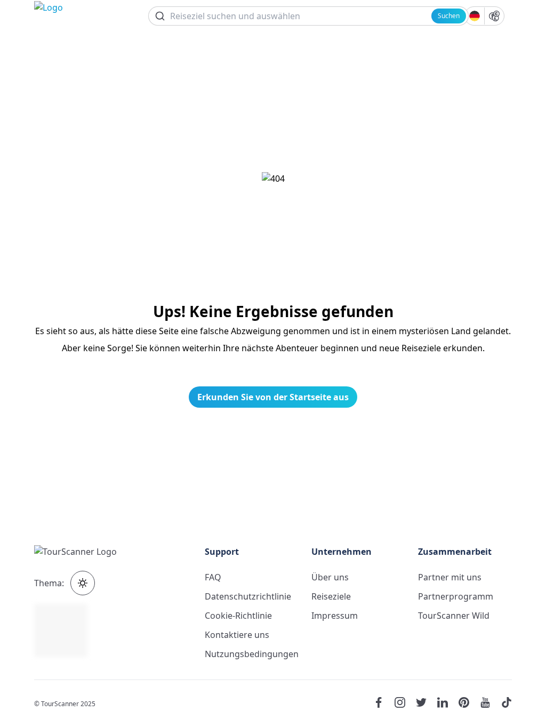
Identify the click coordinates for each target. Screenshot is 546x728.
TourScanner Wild (453, 615)
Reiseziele (331, 596)
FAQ (213, 577)
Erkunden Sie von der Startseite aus (273, 397)
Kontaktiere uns (237, 635)
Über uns (330, 577)
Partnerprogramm (455, 596)
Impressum (334, 615)
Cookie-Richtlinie (238, 615)
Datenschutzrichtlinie (248, 596)
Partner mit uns (449, 577)
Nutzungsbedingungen (252, 654)
